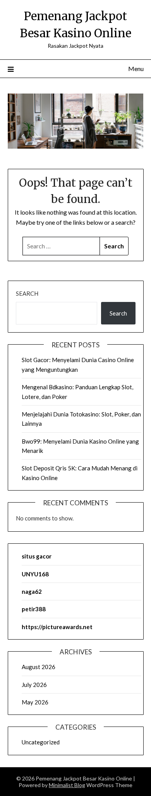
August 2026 (38, 666)
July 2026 (34, 684)
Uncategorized (41, 742)
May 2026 (35, 702)
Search (27, 293)
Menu (136, 68)
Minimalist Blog (67, 785)
